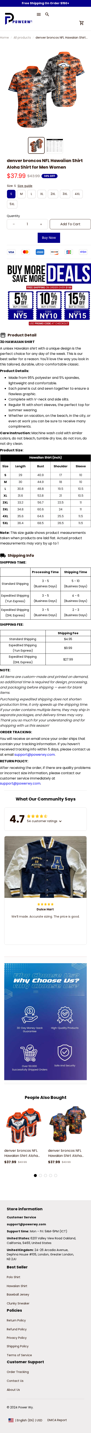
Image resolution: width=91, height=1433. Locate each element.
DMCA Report (57, 1420)
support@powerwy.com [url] (34, 754)
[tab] (35, 1175)
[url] (26, 1224)
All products (22, 37)
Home (4, 37)
